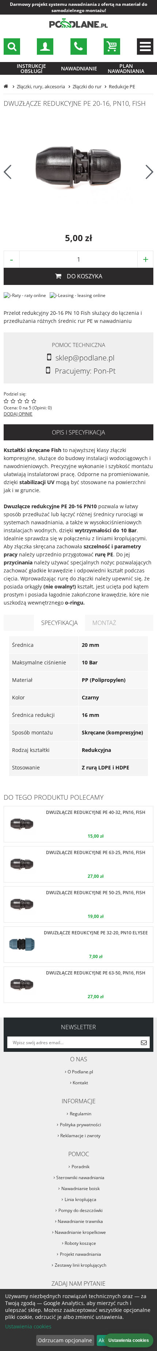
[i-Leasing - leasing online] (78, 295)
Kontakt (80, 1083)
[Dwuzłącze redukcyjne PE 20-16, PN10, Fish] (78, 168)
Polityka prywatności (80, 1125)
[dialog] (78, 1320)
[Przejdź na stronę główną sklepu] (78, 26)
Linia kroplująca (80, 1199)
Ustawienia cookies (28, 1326)
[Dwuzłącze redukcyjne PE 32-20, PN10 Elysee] (78, 944)
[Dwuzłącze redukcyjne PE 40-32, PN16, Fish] (78, 824)
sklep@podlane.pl (78, 46)
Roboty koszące (80, 1243)
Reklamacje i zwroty (80, 1135)
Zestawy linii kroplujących (80, 1265)
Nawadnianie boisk (80, 1188)
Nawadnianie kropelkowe (80, 1232)
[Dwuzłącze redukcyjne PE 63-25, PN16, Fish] (78, 864)
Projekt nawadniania (80, 1254)
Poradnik (80, 1166)
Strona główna (6, 86)
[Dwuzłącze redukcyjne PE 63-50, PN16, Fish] (78, 985)
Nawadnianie (79, 68)
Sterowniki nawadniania (80, 1177)
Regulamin (80, 1114)
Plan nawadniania (126, 68)
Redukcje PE (122, 86)
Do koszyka (84, 276)
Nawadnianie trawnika (80, 1221)
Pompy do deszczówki (80, 1210)
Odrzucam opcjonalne (65, 1340)
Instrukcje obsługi (31, 68)
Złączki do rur (87, 86)
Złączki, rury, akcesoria (41, 86)
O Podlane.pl (80, 1072)
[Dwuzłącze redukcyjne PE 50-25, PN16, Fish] (78, 904)
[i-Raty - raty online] (25, 295)
